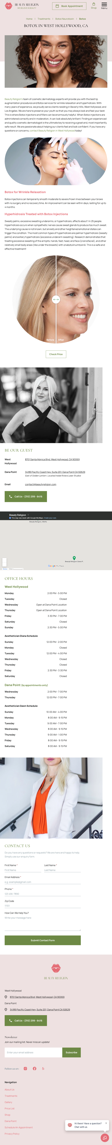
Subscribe (71, 1052)
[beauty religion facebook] (34, 1068)
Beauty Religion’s (14, 99)
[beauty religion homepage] (21, 6)
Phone (9, 889)
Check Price (56, 354)
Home (30, 18)
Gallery (8, 1102)
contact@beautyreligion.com (40, 484)
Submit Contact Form (43, 940)
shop (7, 1114)
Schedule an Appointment (19, 1127)
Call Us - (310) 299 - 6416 (28, 496)
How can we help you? (17, 913)
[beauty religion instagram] (25, 1068)
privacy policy (12, 1133)
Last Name (50, 865)
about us (9, 1089)
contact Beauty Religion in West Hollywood (52, 130)
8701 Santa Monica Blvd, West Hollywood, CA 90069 (52, 459)
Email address (13, 877)
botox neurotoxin (66, 18)
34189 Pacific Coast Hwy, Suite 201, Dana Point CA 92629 (55, 472)
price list (9, 1108)
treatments (45, 18)
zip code (9, 901)
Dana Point (10, 1121)
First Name (11, 865)
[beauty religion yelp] (43, 1068)
